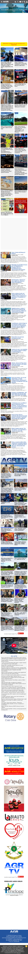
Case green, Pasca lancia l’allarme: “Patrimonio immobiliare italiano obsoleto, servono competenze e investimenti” (12, 703)
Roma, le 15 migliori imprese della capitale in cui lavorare (13, 674)
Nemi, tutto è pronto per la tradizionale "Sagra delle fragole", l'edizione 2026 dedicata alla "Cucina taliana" (12, 690)
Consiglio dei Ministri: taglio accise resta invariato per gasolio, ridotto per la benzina (12, 697)
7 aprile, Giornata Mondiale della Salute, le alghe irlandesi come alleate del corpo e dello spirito (13, 663)
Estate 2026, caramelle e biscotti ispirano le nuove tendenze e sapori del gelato (12, 666)
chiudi (19, 950)
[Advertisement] (14, 28)
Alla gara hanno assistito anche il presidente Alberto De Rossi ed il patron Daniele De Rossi (14, 407)
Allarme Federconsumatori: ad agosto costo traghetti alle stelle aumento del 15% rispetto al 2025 (13, 673)
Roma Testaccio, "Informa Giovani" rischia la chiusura (12, 692)
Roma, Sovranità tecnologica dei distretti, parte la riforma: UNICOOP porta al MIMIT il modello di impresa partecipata (14, 658)
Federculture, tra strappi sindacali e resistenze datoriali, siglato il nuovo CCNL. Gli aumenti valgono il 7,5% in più (13, 688)
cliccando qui (18, 949)
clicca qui (19, 952)
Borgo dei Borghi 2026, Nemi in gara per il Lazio (11, 686)
